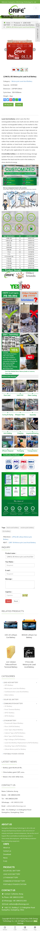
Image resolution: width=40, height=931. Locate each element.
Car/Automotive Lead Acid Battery (16, 692)
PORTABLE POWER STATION (14, 754)
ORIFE (6, 843)
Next (34, 49)
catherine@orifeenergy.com (16, 806)
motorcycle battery (27, 528)
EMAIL (19, 105)
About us (6, 848)
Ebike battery (9, 695)
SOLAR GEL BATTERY (11, 699)
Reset (16, 601)
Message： (9, 579)
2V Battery (8, 706)
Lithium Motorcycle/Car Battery (15, 749)
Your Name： (10, 562)
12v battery (6, 531)
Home (8, 23)
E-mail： (8, 570)
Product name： (11, 553)
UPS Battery (9, 685)
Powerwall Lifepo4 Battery (14, 723)
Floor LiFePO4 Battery (12, 726)
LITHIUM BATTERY (10, 720)
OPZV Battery (9, 713)
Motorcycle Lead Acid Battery (24, 25)
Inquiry (25, 930)
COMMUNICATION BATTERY (13, 703)
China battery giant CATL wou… (14, 772)
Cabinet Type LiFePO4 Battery (15, 733)
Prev (6, 49)
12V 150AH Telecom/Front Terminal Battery (10, 664)
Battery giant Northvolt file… (13, 768)
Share (5, 930)
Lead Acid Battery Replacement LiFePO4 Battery (21, 743)
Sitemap (20, 923)
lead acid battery (13, 528)
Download (7, 854)
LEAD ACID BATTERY (11, 682)
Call (15, 930)
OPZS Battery (9, 716)
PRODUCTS (9, 867)
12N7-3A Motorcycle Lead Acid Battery (22, 542)
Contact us (7, 851)
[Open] (37, 32)
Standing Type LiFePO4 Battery (15, 746)
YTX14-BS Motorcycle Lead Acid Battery (29, 664)
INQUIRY (9, 105)
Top (35, 930)
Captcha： (9, 592)
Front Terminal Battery (12, 709)
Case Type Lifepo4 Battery (14, 730)
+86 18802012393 (17, 802)
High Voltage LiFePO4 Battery (15, 739)
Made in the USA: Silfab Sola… (13, 777)
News (5, 858)
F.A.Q (5, 861)
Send (8, 601)
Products (17, 23)
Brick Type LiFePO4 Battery (14, 736)
